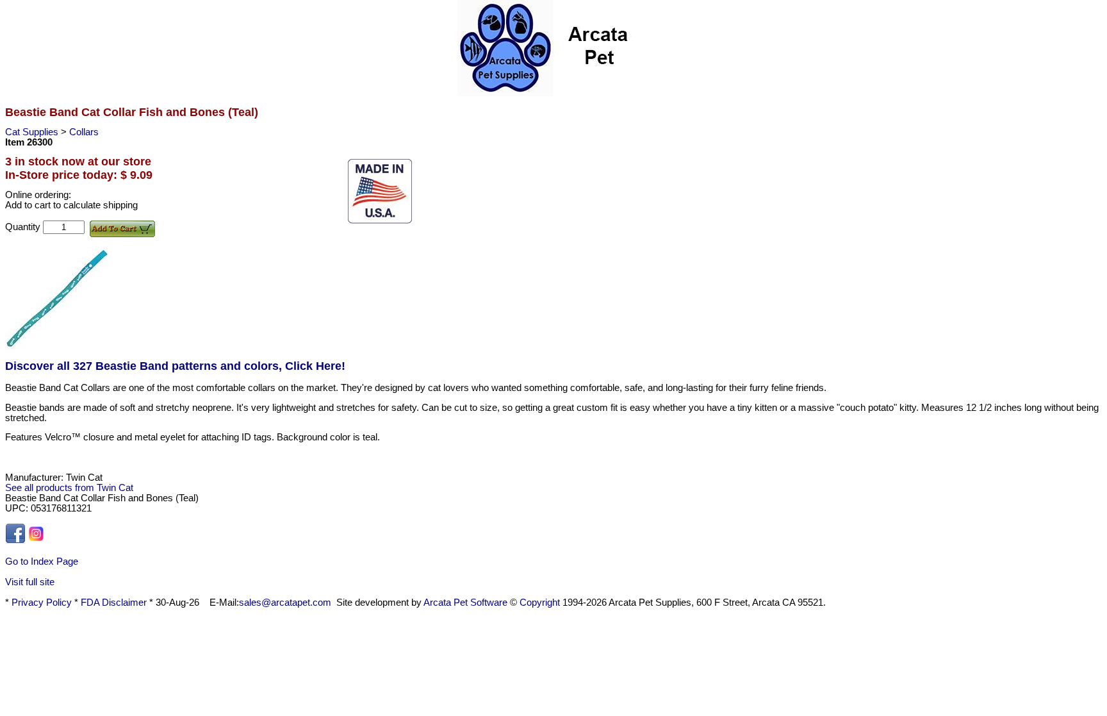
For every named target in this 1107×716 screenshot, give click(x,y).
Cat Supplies (33, 132)
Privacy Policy (42, 602)
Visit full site (29, 582)
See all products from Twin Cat (69, 488)
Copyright (540, 602)
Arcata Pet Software (465, 602)
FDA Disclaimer (114, 602)
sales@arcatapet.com (285, 602)
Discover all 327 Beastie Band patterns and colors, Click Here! (175, 366)
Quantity (24, 227)
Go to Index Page (41, 561)
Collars (84, 132)
